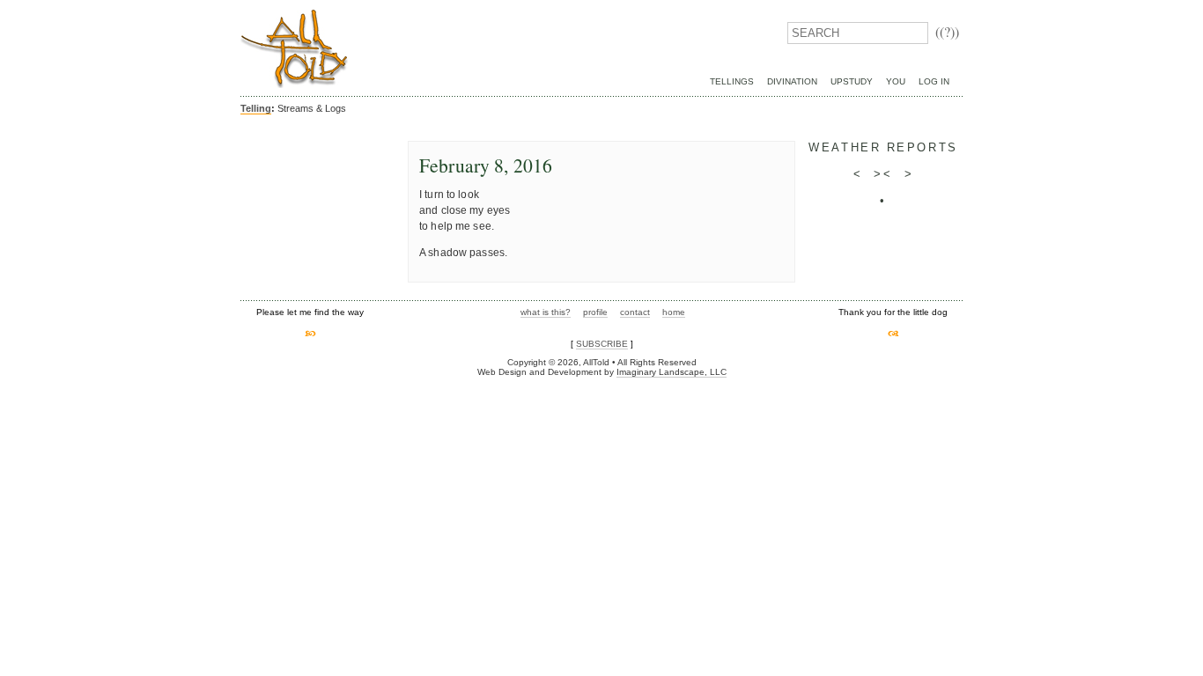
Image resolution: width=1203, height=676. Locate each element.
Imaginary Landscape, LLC (671, 372)
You (895, 81)
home (673, 312)
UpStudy (851, 81)
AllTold (294, 49)
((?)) (947, 31)
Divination (792, 81)
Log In (934, 81)
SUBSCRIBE (602, 344)
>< (883, 173)
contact (635, 312)
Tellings (732, 81)
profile (595, 312)
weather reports (882, 147)
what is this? (545, 312)
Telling (255, 108)
